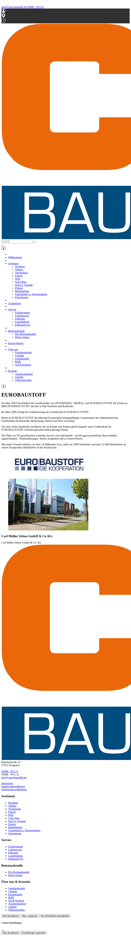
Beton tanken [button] (22, 337)
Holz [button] (17, 278)
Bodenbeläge (15, 827)
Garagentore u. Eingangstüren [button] (31, 294)
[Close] (2, 930)
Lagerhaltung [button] (22, 321)
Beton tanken (15, 875)
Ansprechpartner (17, 903)
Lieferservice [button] (22, 315)
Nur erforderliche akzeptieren (55, 916)
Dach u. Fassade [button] (24, 285)
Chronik (12, 891)
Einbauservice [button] (22, 324)
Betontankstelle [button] (16, 331)
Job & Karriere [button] (23, 364)
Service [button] (12, 309)
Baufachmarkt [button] (15, 343)
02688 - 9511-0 (35, 6)
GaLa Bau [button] (20, 281)
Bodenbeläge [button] (22, 291)
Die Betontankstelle (18, 872)
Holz (10, 815)
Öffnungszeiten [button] (23, 380)
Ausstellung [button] (14, 303)
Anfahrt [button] (19, 377)
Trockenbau (14, 808)
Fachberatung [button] (22, 312)
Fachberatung (15, 846)
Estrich (12, 812)
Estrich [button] (19, 275)
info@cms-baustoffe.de (13, 6)
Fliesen (12, 824)
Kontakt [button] (12, 370)
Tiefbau (12, 805)
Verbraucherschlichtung (14, 789)
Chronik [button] (19, 355)
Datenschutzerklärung (13, 786)
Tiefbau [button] (19, 269)
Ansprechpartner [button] (24, 374)
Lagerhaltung (15, 855)
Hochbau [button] (20, 266)
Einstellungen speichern (34, 933)
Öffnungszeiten (16, 909)
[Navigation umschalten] (2, 245)
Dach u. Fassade (17, 821)
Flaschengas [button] (21, 297)
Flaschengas (14, 833)
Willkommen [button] (15, 257)
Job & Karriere (16, 900)
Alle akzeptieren (11, 916)
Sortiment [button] (13, 263)
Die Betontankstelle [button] (25, 334)
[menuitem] (3, 3)
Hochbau (13, 802)
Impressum (7, 783)
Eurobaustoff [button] (22, 358)
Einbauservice (15, 858)
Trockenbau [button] (21, 272)
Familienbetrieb (16, 888)
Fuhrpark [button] (20, 318)
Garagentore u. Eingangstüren (24, 830)
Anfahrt (12, 906)
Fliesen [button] (19, 288)
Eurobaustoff (15, 894)
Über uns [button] (13, 349)
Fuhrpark (13, 852)
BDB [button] (18, 361)
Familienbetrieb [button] (23, 352)
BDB (11, 897)
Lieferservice (15, 849)
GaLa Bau (13, 818)
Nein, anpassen (29, 916)
